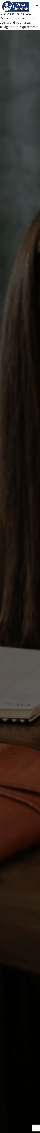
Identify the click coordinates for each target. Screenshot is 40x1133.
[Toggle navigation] (37, 6)
